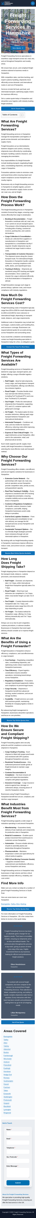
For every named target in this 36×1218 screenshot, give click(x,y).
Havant (6, 1084)
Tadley (13, 904)
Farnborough (8, 1055)
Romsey (7, 1078)
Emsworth (7, 1094)
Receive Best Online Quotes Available (18, 553)
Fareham (7, 1087)
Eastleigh (7, 1068)
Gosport (6, 1103)
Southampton (8, 1081)
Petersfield (7, 1065)
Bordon (6, 1052)
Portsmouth (8, 1100)
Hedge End (8, 1074)
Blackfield (7, 1106)
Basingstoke (5, 904)
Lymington (7, 1109)
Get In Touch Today (18, 108)
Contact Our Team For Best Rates (18, 347)
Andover (7, 1062)
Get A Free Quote (18, 1022)
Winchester (8, 1059)
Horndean (7, 1071)
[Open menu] (33, 3)
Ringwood (7, 1113)
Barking (23, 904)
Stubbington (8, 1097)
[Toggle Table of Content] (20, 115)
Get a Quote (17, 48)
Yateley (6, 1046)
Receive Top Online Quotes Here (18, 720)
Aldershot (7, 1049)
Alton (18, 904)
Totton (6, 1090)
